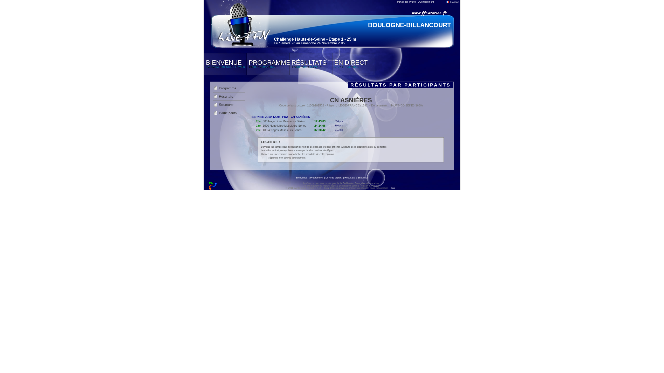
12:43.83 (320, 121)
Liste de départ (334, 177)
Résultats (226, 96)
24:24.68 (320, 125)
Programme (227, 88)
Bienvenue (301, 177)
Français (454, 2)
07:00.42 (320, 130)
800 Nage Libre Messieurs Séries (284, 121)
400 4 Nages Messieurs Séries (282, 130)
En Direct (363, 177)
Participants (228, 113)
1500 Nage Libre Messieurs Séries (284, 125)
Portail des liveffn (406, 2)
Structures (226, 105)
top (393, 188)
